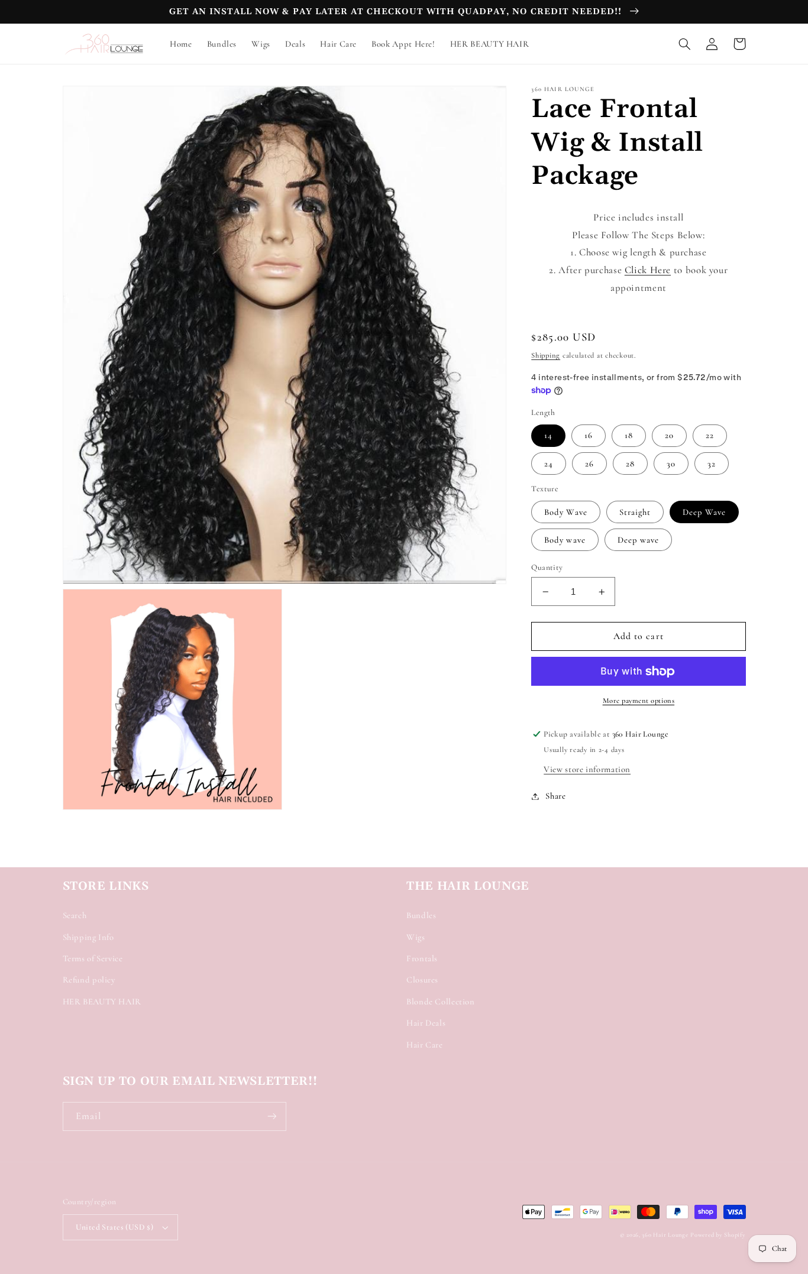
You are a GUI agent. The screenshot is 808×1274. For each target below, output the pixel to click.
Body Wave (565, 512)
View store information (587, 769)
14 (548, 435)
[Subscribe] (271, 1116)
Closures (422, 979)
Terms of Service (93, 958)
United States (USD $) (115, 1227)
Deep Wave (704, 512)
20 (669, 435)
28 (630, 463)
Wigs (415, 937)
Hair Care (424, 1044)
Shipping (545, 355)
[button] (685, 43)
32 (711, 463)
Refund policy (89, 979)
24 (548, 463)
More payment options (639, 701)
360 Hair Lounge (665, 1235)
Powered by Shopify (717, 1235)
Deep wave (638, 539)
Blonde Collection (440, 1001)
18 (629, 435)
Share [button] (555, 795)
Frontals (422, 958)
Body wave (564, 539)
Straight (635, 512)
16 (588, 435)
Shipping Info (88, 937)
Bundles (421, 915)
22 (710, 435)
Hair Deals (425, 1022)
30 (671, 463)
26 (589, 463)
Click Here (648, 270)
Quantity (547, 567)
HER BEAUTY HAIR (102, 1001)
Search (75, 915)
